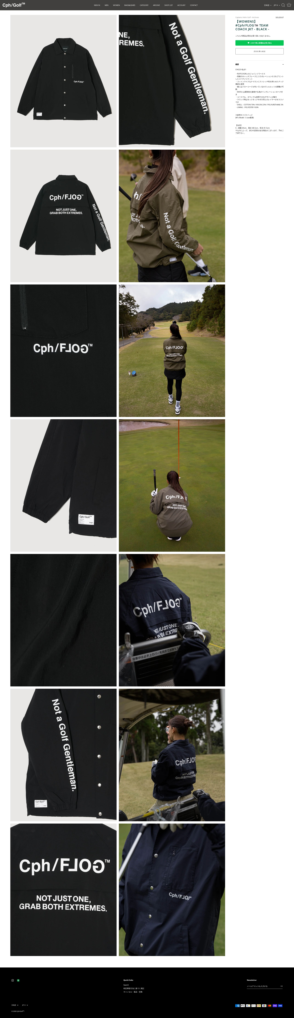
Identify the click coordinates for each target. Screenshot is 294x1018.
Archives (255, 17)
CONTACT (194, 5)
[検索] (283, 5)
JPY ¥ (276, 5)
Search (126, 985)
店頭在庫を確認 (260, 51)
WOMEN (116, 5)
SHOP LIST (168, 5)
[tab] (259, 103)
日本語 (266, 5)
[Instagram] (12, 980)
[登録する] (281, 986)
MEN (106, 5)
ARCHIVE (156, 5)
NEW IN (97, 5)
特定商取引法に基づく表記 (133, 988)
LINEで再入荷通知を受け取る (261, 43)
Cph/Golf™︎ (20, 1011)
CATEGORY (144, 5)
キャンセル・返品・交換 (132, 992)
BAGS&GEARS (129, 5)
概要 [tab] (237, 64)
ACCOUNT (181, 5)
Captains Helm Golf (243, 17)
